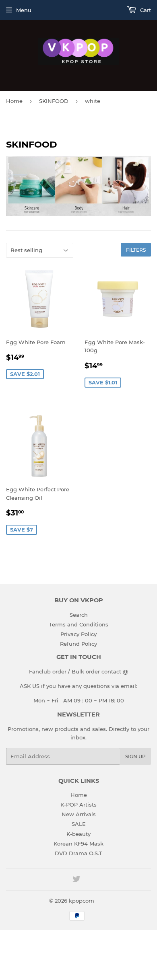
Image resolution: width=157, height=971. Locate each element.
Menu (23, 10)
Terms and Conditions (78, 624)
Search (79, 615)
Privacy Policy (78, 634)
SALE (79, 824)
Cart (144, 10)
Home (14, 101)
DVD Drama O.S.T (78, 853)
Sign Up (135, 756)
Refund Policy (78, 643)
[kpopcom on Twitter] (76, 880)
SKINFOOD (53, 101)
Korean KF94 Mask (78, 843)
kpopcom (81, 900)
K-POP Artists (78, 804)
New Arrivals (79, 814)
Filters (136, 250)
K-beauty (78, 834)
